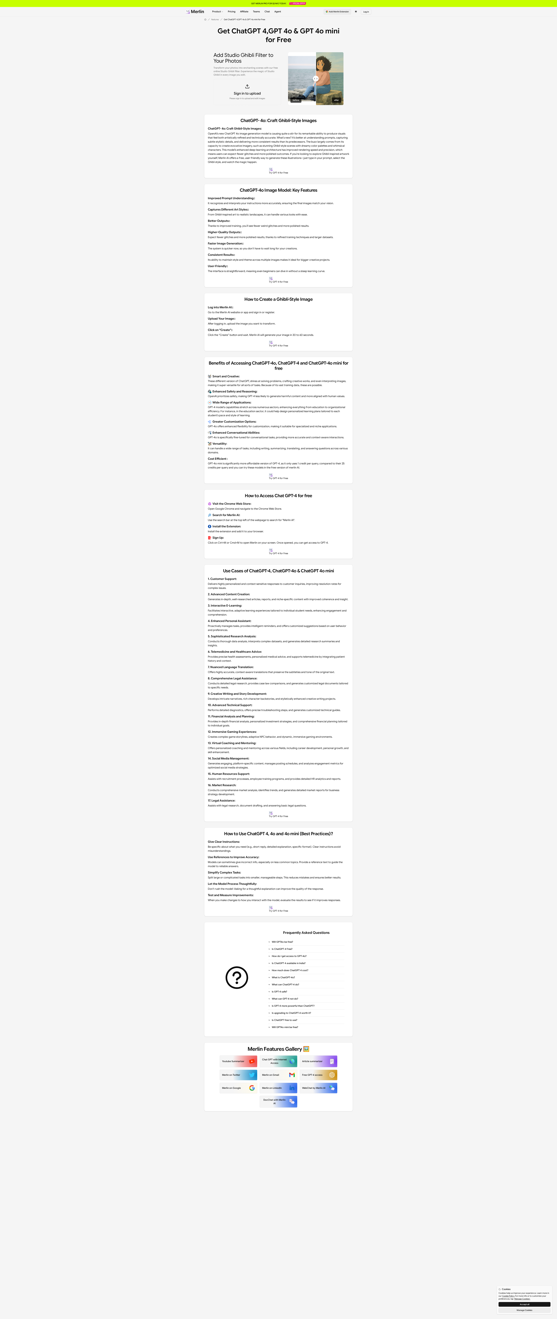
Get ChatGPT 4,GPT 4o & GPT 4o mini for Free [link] (244, 19)
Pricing (231, 11)
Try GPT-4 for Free (278, 172)
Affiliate (244, 11)
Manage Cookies (524, 1310)
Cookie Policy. (508, 1296)
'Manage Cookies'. (522, 1299)
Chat (267, 11)
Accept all (524, 1304)
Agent (277, 11)
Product (216, 11)
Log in (366, 11)
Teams (256, 11)
